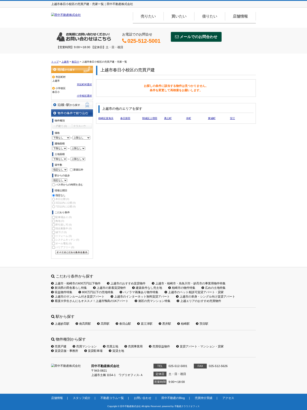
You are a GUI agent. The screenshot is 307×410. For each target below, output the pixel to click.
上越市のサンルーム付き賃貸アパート (79, 296)
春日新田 (125, 118)
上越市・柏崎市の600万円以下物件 (78, 283)
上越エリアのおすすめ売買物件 (200, 301)
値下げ (61, 232)
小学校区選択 (84, 95)
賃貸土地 (118, 350)
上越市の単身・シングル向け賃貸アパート (207, 296)
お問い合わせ (142, 398)
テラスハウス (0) (79, 127)
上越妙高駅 (62, 323)
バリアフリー (65, 247)
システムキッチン (67, 239)
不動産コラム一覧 (112, 398)
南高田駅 (85, 323)
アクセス (228, 398)
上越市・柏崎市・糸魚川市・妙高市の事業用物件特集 (190, 283)
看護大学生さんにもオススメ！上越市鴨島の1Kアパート (91, 301)
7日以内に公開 (66, 206)
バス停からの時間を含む (69, 184)
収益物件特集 (63, 292)
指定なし (61, 195)
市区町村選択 (84, 84)
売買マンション (86, 346)
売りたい (148, 16)
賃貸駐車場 (95, 350)
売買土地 (112, 346)
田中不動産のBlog (173, 398)
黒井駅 (166, 323)
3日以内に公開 (66, 202)
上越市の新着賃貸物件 (111, 287)
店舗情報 (240, 16)
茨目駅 (203, 323)
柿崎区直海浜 (105, 118)
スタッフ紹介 (81, 398)
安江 (232, 118)
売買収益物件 (161, 346)
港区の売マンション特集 (154, 301)
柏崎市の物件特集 (183, 287)
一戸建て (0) (60, 126)
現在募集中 (64, 228)
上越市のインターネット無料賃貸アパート (142, 296)
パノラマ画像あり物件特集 (140, 292)
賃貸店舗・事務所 (66, 350)
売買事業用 (135, 346)
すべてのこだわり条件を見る (72, 252)
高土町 (168, 118)
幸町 (188, 118)
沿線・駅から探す (72, 104)
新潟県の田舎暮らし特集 (71, 287)
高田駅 (105, 323)
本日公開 (62, 199)
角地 (60, 221)
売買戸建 (60, 346)
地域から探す (72, 69)
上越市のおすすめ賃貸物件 (128, 283)
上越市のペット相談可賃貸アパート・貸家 (196, 292)
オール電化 (64, 243)
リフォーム (64, 236)
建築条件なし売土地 (149, 287)
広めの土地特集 (215, 287)
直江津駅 (146, 323)
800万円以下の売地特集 (97, 292)
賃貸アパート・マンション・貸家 (202, 346)
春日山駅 (125, 323)
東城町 (212, 118)
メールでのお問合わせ (198, 37)
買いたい (178, 16)
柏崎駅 (185, 323)
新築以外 (78, 169)
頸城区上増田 (149, 118)
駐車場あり (64, 217)
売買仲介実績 (203, 398)
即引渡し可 (64, 224)
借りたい (209, 16)
